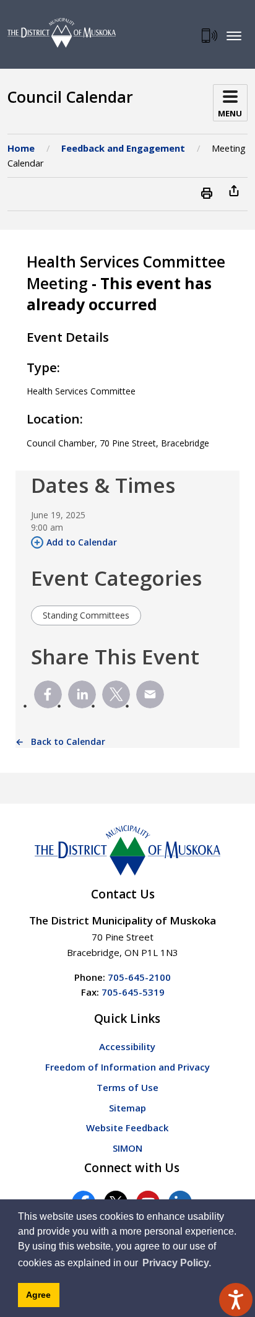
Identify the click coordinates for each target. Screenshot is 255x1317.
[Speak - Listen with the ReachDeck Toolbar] (236, 1299)
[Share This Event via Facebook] (48, 694)
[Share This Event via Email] (150, 694)
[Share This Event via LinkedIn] (82, 694)
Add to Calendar (81, 542)
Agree (38, 1295)
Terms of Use (127, 1087)
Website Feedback (127, 1127)
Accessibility (127, 1046)
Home (21, 148)
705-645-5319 (133, 992)
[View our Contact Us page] (209, 35)
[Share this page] (234, 190)
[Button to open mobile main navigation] (234, 35)
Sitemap (127, 1108)
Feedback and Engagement (123, 148)
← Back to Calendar (60, 741)
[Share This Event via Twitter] (116, 694)
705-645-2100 (139, 977)
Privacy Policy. (176, 1263)
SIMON (127, 1148)
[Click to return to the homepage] (61, 33)
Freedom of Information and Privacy (127, 1067)
